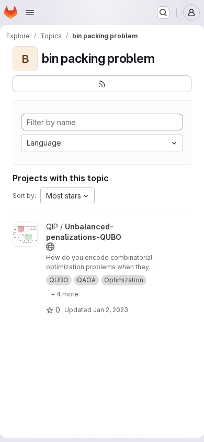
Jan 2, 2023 (110, 310)
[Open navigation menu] (29, 12)
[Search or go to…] (163, 12)
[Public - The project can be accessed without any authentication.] (50, 246)
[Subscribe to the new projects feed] (102, 83)
